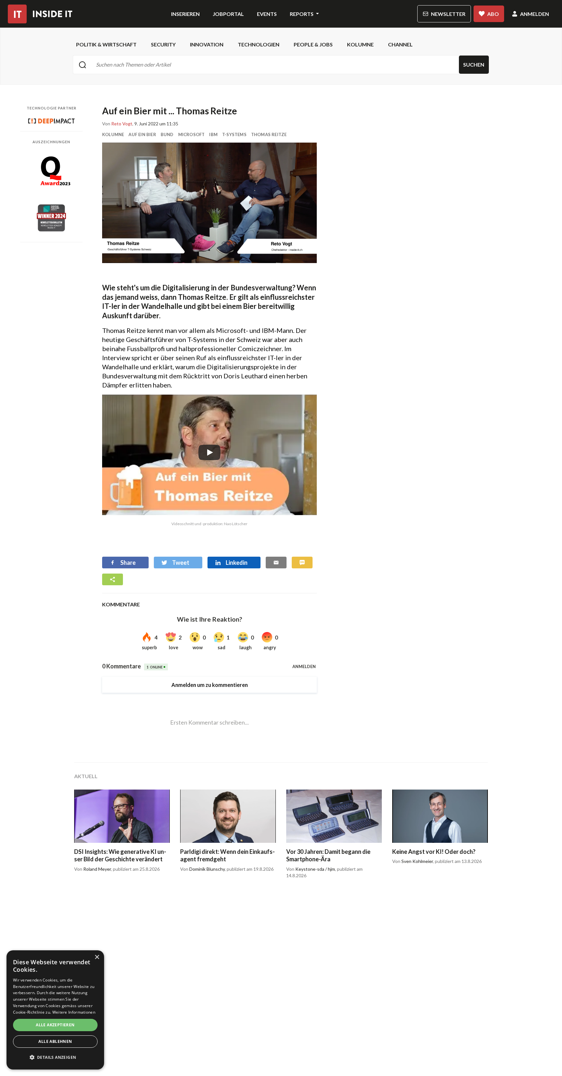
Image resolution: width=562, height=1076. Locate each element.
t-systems (234, 134)
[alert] (55, 1010)
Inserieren (185, 14)
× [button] (96, 957)
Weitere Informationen (73, 1012)
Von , (117, 123)
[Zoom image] (209, 203)
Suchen (473, 64)
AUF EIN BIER (142, 134)
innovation (206, 44)
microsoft (191, 134)
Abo (493, 14)
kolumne (360, 44)
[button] (55, 1057)
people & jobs (313, 44)
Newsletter (448, 14)
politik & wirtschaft (106, 44)
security (163, 44)
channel (400, 44)
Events (267, 14)
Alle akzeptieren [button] (55, 1025)
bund (167, 134)
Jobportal (228, 14)
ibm (213, 134)
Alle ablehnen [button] (55, 1041)
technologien (258, 44)
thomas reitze (269, 134)
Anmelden (534, 14)
